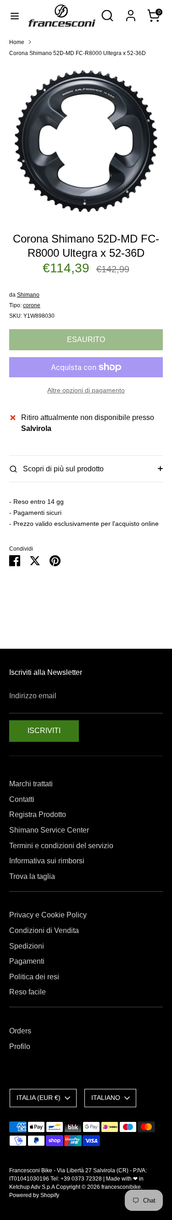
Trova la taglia (32, 876)
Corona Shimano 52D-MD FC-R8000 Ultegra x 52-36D (77, 53)
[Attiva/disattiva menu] (15, 15)
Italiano (105, 1097)
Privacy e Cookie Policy (48, 915)
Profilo (19, 1046)
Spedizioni (26, 946)
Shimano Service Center (49, 830)
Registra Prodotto (37, 814)
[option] (86, 141)
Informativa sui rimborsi (46, 861)
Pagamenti (26, 961)
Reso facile (27, 992)
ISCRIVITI (44, 730)
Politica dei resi (34, 977)
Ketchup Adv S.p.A (32, 1187)
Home (16, 42)
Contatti (21, 799)
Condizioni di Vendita (44, 930)
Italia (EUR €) (39, 1097)
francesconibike (121, 1187)
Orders (20, 1031)
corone (31, 305)
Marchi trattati (31, 784)
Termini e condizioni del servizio (61, 846)
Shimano (28, 295)
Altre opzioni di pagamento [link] (86, 390)
